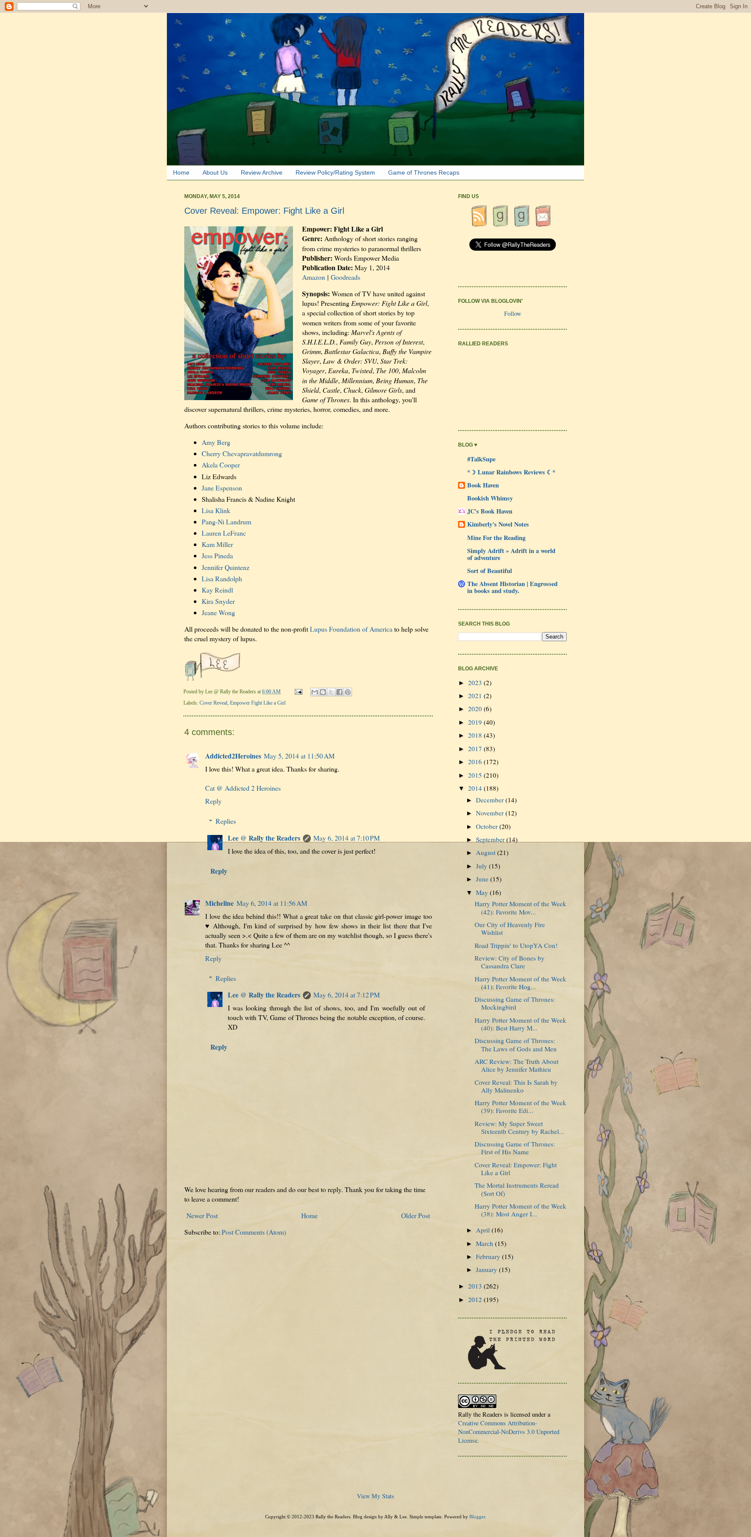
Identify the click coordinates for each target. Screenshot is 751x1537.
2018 (476, 735)
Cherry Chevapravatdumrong (242, 453)
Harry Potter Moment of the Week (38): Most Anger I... (520, 1210)
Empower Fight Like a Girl (258, 703)
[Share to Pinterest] (347, 692)
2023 (476, 682)
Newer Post (202, 1215)
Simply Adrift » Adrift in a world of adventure (511, 554)
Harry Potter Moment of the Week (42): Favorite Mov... (520, 907)
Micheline (219, 903)
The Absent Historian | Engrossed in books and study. (512, 587)
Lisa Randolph (222, 578)
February (489, 1256)
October (487, 826)
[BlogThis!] (323, 692)
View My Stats (375, 1496)
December (490, 799)
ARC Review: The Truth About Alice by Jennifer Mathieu (516, 1065)
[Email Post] (299, 691)
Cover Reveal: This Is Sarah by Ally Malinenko (516, 1086)
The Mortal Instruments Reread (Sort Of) (517, 1189)
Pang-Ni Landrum (226, 521)
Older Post (415, 1215)
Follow (512, 313)
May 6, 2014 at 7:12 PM (346, 994)
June (483, 878)
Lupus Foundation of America (351, 628)
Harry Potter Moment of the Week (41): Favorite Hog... (520, 982)
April (484, 1230)
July (482, 865)
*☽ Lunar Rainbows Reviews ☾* (511, 472)
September (491, 839)
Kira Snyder (218, 601)
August (486, 852)
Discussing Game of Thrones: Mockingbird (515, 1003)
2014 (476, 788)
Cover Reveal (213, 703)
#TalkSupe (481, 459)
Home (181, 172)
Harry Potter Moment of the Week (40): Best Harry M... (520, 1024)
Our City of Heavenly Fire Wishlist (510, 928)
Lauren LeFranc (224, 532)
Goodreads (345, 277)
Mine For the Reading (496, 537)
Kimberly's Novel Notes (498, 524)
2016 (476, 761)
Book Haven (483, 485)
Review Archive (261, 172)
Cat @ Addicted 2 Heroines (243, 787)
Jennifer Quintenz (225, 567)
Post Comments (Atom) (254, 1231)
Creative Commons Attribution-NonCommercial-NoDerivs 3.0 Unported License (508, 1431)
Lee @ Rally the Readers (264, 838)
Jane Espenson (222, 487)
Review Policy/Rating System (335, 172)
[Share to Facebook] (339, 692)
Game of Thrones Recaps (423, 172)
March (485, 1243)
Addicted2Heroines (233, 756)
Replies (226, 820)
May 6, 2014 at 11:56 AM (271, 903)
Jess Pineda (217, 555)
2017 (476, 748)
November (490, 812)
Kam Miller (217, 544)
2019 (476, 722)
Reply (213, 800)
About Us (215, 172)
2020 (476, 708)
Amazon (313, 277)
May (483, 892)
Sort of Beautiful (489, 570)
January (487, 1269)
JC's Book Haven (489, 511)
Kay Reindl (217, 589)
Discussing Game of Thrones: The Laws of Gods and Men (516, 1044)
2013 (476, 1286)
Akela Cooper (221, 464)
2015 (476, 775)
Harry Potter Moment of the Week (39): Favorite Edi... (520, 1106)
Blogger (477, 1516)
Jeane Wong (218, 612)
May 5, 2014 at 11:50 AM (299, 755)
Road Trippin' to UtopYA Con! (516, 945)
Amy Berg (216, 442)
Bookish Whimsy (490, 498)
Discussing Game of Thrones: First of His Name (515, 1148)
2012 (476, 1299)
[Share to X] (331, 692)
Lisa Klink (216, 510)
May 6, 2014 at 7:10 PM (346, 837)
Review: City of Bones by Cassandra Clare (510, 962)
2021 (476, 695)
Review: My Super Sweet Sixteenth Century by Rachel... (519, 1127)
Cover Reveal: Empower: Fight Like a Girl (516, 1168)
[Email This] (314, 692)
